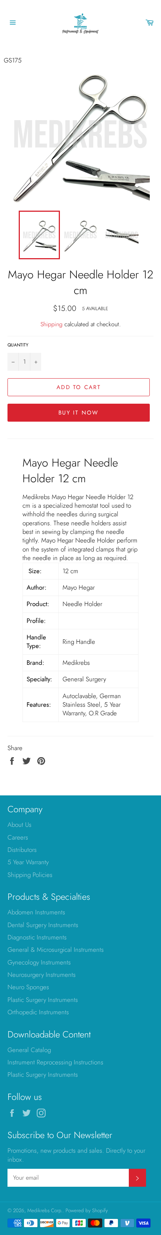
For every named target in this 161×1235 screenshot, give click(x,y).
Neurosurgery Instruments (41, 974)
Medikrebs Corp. (45, 1210)
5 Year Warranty (28, 862)
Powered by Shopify (87, 1210)
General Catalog (29, 1049)
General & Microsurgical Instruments (55, 949)
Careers (17, 837)
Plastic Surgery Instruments (42, 999)
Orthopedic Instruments (38, 1012)
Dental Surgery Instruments (42, 924)
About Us (19, 824)
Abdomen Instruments (36, 912)
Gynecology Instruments (39, 962)
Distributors (22, 849)
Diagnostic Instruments (37, 937)
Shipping (51, 324)
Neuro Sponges (28, 986)
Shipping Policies (29, 874)
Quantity (17, 345)
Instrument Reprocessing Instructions (55, 1062)
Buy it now (78, 413)
